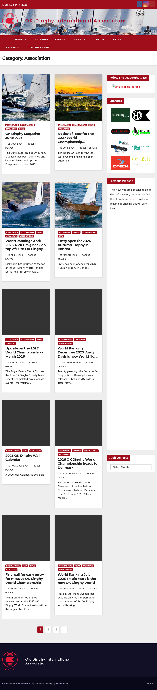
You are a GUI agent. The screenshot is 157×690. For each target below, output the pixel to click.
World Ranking (26, 236)
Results (21, 39)
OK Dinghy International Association (75, 20)
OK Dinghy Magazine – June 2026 (23, 136)
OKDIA (117, 39)
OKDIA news (64, 129)
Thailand (10, 343)
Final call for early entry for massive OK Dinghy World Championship (24, 578)
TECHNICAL (13, 47)
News (21, 129)
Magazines (11, 129)
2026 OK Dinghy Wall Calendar (22, 458)
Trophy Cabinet (40, 47)
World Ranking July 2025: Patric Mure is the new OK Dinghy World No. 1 (77, 580)
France (76, 232)
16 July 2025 (67, 589)
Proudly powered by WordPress (17, 683)
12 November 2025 (71, 474)
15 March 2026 (69, 255)
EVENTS (60, 39)
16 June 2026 (67, 148)
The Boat (81, 39)
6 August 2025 (17, 589)
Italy (25, 566)
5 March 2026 (16, 362)
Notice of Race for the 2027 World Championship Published (76, 140)
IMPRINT (151, 683)
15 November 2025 (18, 466)
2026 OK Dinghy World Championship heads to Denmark (77, 463)
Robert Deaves (88, 148)
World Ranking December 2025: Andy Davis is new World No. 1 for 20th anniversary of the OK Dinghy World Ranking (77, 358)
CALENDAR (41, 39)
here (131, 199)
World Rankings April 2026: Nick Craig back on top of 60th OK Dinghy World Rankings (25, 247)
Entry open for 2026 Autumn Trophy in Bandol (74, 245)
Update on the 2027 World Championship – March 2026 (24, 352)
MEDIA (100, 39)
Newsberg (47, 683)
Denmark (77, 451)
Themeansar (62, 683)
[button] (147, 43)
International (27, 125)
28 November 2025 (71, 362)
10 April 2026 (16, 255)
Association (12, 125)
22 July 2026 (15, 144)
